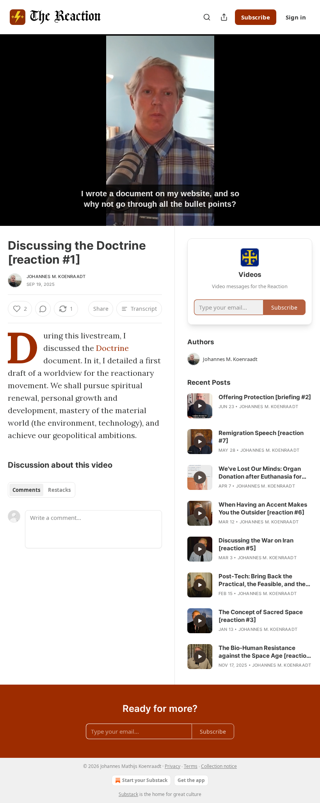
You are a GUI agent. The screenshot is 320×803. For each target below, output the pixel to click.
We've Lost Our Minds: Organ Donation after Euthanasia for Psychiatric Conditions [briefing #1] (264, 473)
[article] (249, 405)
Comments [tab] (26, 489)
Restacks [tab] (59, 489)
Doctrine (112, 348)
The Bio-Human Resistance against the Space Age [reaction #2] (264, 652)
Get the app (191, 780)
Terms (190, 766)
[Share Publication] (224, 17)
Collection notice (219, 766)
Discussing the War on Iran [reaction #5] (256, 544)
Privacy (172, 766)
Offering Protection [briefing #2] (265, 397)
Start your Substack (144, 780)
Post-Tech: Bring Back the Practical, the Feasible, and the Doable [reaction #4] (262, 580)
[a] (200, 406)
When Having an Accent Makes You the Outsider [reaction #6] (263, 508)
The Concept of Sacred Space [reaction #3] (261, 615)
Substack (128, 794)
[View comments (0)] (304, 130)
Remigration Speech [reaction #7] (261, 436)
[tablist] (41, 490)
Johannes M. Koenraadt (56, 276)
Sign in (296, 17)
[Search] (207, 17)
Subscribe (255, 17)
